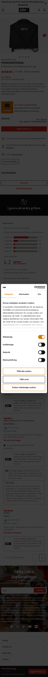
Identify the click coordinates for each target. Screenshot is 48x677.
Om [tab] (39, 294)
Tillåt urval (24, 379)
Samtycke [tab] (8, 294)
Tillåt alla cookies (24, 371)
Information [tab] (24, 294)
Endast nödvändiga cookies (24, 387)
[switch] (41, 345)
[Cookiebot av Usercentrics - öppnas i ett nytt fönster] (34, 287)
